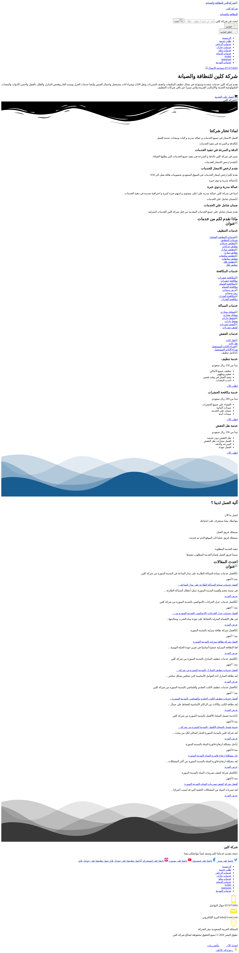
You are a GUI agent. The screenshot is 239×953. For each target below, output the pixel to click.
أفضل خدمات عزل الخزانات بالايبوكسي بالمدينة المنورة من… (205, 613)
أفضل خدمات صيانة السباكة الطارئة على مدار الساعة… (208, 584)
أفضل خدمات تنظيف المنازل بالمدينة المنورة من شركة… (207, 670)
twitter (228, 56)
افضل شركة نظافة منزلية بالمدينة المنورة (215, 641)
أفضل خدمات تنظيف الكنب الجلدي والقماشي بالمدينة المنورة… (204, 698)
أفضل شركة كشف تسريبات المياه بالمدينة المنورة (211, 784)
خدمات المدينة (223, 62)
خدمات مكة (225, 50)
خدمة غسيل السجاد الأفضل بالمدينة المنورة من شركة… (208, 727)
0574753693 (231, 68)
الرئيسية (226, 38)
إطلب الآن (232, 386)
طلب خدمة (225, 41)
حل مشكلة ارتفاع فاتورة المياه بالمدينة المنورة (213, 755)
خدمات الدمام (223, 53)
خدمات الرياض (223, 44)
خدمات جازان (224, 47)
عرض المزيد (231, 596)
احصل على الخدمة (224, 96)
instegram (226, 59)
